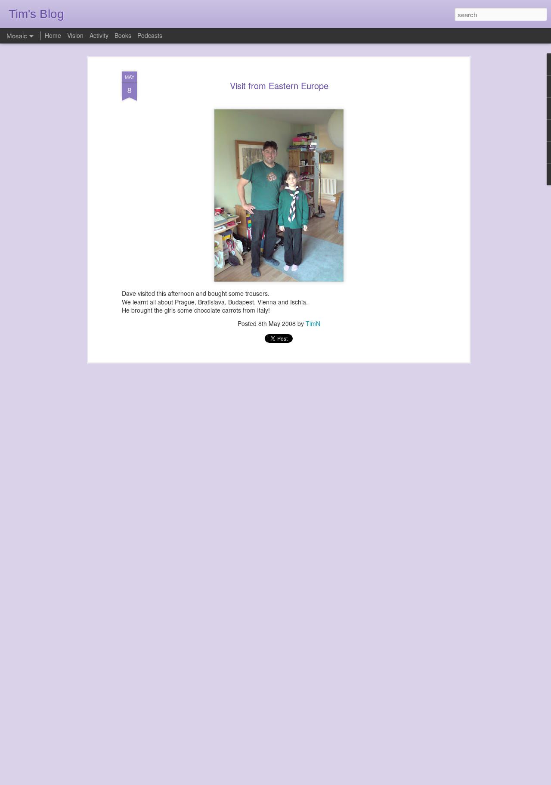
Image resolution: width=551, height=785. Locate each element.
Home (53, 35)
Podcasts (149, 35)
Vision (75, 35)
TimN (313, 323)
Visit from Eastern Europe (279, 85)
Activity (99, 35)
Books (123, 35)
